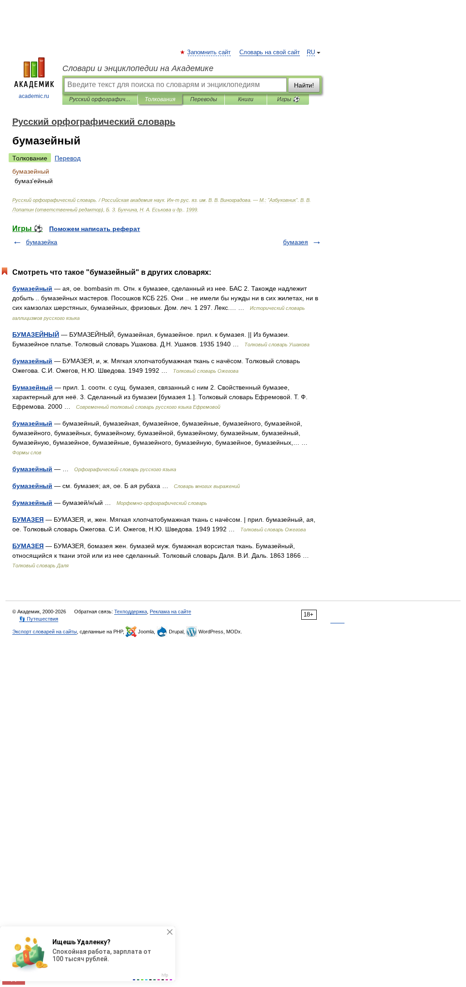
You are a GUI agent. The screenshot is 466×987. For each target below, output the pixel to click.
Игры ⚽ (288, 99)
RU (311, 52)
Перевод (68, 158)
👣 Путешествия (38, 619)
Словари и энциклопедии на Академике (137, 68)
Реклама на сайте (170, 611)
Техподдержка (130, 611)
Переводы (203, 99)
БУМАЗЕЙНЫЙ (35, 334)
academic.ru (34, 96)
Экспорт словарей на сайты (44, 631)
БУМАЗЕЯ (28, 519)
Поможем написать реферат (94, 228)
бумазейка (41, 242)
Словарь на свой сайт (269, 52)
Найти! (304, 85)
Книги (245, 99)
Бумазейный (32, 387)
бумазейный (32, 288)
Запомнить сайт (209, 52)
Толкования (160, 99)
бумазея (295, 242)
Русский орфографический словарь (100, 99)
